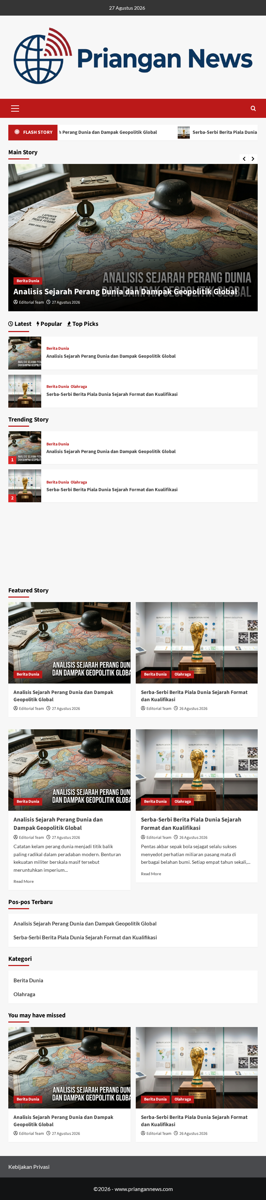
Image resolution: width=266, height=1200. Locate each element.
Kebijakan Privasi (29, 1166)
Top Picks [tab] (84, 324)
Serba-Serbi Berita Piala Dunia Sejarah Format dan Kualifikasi (112, 489)
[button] (15, 107)
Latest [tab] (22, 324)
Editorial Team (31, 302)
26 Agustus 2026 (193, 709)
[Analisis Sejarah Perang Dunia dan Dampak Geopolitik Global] (24, 447)
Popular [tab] (50, 324)
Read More (24, 881)
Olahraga (79, 482)
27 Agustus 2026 (66, 302)
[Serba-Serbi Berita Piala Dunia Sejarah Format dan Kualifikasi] (24, 485)
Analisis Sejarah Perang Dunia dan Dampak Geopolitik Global (125, 292)
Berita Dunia (28, 281)
